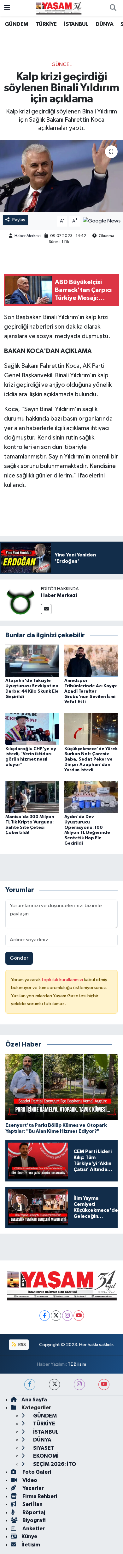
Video (29, 1480)
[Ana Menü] (7, 8)
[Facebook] (44, 1315)
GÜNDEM (16, 24)
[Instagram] (67, 1315)
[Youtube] (78, 1315)
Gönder (19, 958)
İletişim (30, 1544)
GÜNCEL (61, 64)
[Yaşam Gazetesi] (58, 8)
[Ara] (113, 8)
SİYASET (43, 1448)
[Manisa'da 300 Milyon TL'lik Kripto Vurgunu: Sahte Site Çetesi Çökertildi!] (32, 796)
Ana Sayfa (34, 1399)
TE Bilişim (77, 1364)
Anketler (33, 1528)
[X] (56, 1315)
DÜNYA (104, 24)
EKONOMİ (45, 1456)
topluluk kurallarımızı (63, 979)
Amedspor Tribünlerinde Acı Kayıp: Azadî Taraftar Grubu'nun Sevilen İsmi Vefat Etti (90, 691)
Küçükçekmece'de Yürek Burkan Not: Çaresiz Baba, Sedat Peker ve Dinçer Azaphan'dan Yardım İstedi (91, 759)
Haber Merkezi (28, 236)
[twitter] (54, 1384)
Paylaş (18, 219)
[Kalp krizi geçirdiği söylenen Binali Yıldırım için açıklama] (61, 176)
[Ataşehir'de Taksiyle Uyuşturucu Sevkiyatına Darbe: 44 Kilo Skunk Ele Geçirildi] (32, 660)
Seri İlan (32, 1504)
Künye (29, 1536)
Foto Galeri (36, 1472)
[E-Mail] (46, 609)
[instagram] (79, 1384)
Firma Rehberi (39, 1496)
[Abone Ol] (101, 221)
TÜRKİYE (46, 24)
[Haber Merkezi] (20, 600)
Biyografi (33, 1520)
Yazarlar (32, 1488)
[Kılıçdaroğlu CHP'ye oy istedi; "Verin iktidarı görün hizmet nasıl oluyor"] (32, 728)
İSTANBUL (76, 24)
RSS (21, 1344)
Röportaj (33, 1512)
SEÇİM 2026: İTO (54, 1464)
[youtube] (103, 1384)
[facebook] (29, 1384)
